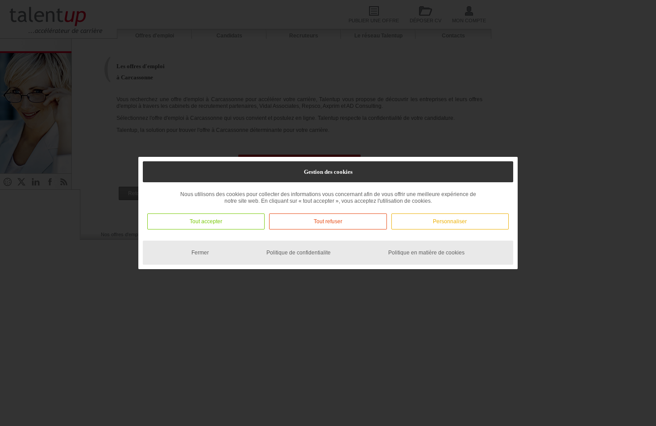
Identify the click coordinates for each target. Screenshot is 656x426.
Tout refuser (328, 221)
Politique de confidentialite (298, 253)
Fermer (200, 253)
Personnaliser (450, 221)
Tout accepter (206, 221)
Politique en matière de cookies (426, 253)
